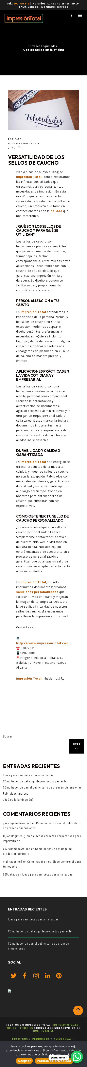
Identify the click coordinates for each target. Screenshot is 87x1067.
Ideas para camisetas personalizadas (28, 775)
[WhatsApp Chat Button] (77, 1057)
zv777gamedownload (16, 849)
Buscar (8, 736)
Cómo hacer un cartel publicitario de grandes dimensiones (42, 787)
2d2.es (11, 1027)
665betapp (10, 874)
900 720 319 (21, 3)
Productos (41, 1038)
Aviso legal (62, 1038)
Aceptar (24, 1061)
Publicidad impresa (16, 793)
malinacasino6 (12, 861)
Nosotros (20, 1038)
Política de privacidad (54, 1061)
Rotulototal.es (66, 1024)
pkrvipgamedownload (17, 823)
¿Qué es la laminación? (18, 799)
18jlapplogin (11, 836)
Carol (19, 139)
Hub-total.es (43, 1030)
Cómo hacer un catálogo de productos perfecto (35, 781)
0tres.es (26, 1027)
